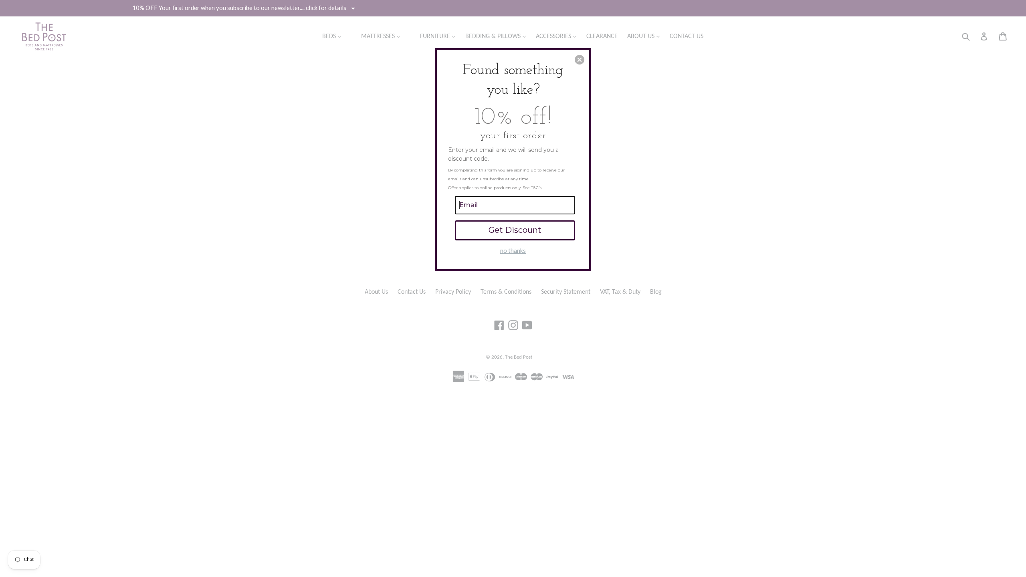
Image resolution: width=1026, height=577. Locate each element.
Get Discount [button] (515, 230)
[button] (579, 60)
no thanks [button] (513, 250)
